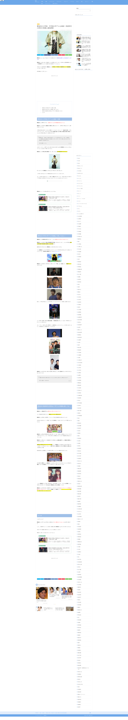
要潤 (79, 642)
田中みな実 (80, 564)
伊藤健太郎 (80, 269)
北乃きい (79, 294)
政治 (42, 3)
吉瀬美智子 (80, 317)
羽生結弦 (79, 614)
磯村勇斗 (79, 587)
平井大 (79, 400)
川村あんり (80, 390)
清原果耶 (79, 529)
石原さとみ (80, 582)
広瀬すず (79, 405)
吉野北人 (79, 322)
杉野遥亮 (79, 448)
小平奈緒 (79, 352)
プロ (79, 208)
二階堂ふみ (80, 246)
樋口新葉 (79, 491)
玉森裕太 (79, 551)
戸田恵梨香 (80, 415)
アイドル (72, 1)
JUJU (79, 160)
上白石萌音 (80, 216)
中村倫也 (79, 231)
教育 (79, 420)
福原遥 (79, 589)
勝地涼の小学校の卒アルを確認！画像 (49, 107)
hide (57, 104)
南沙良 (79, 307)
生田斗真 (79, 559)
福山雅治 (79, 594)
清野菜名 (79, 534)
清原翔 (79, 531)
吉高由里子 (80, 324)
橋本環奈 (79, 503)
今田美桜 (79, 256)
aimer (79, 158)
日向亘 (79, 430)
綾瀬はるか (80, 609)
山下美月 (79, 370)
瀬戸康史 (79, 544)
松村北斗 (79, 463)
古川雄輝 (79, 309)
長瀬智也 (79, 674)
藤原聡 (79, 635)
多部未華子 (80, 337)
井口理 (79, 254)
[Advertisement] (54, 14)
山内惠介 (79, 372)
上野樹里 (79, 218)
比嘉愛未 (79, 506)
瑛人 (79, 556)
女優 (46, 1)
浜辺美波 (79, 526)
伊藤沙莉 (79, 271)
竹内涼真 (79, 602)
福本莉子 (79, 597)
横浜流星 (79, 493)
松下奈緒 (79, 453)
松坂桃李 (79, 458)
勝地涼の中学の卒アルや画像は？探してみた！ (50, 109)
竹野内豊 (79, 604)
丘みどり (79, 221)
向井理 (79, 327)
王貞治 (79, 554)
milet (79, 163)
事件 (79, 241)
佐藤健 (79, 276)
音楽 (79, 686)
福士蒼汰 (79, 592)
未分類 (79, 440)
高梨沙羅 (79, 691)
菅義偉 (79, 622)
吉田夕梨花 (80, 319)
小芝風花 (79, 365)
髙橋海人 (79, 704)
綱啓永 (79, 607)
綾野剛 (79, 612)
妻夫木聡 (79, 347)
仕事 (79, 259)
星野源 (79, 433)
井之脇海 (79, 251)
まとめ (43, 112)
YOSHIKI (79, 170)
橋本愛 (79, 501)
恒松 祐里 (79, 410)
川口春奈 (79, 387)
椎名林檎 (79, 488)
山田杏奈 (79, 377)
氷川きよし (80, 511)
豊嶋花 (79, 647)
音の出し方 (80, 681)
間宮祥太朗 (80, 676)
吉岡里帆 (79, 314)
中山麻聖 (79, 223)
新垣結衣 (79, 423)
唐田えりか (80, 329)
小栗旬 (79, 357)
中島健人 (79, 226)
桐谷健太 (79, 478)
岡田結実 (79, 385)
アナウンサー (59, 1)
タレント (86, 1)
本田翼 (79, 443)
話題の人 (79, 645)
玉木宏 (79, 549)
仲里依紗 (79, 261)
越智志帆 (79, 652)
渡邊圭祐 (79, 536)
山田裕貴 (79, 380)
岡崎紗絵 (79, 382)
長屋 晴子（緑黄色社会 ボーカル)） (83, 668)
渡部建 (79, 539)
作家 (79, 284)
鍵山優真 (79, 665)
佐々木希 (79, 274)
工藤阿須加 (80, 395)
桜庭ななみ (80, 481)
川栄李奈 (79, 392)
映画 (79, 435)
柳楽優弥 (79, 471)
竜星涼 (79, 599)
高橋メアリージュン (81, 694)
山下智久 (79, 367)
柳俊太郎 (79, 468)
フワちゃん (80, 206)
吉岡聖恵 (79, 312)
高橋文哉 (79, 699)
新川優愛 (79, 425)
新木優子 (79, 428)
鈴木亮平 (79, 657)
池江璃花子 (80, 516)
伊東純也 (79, 266)
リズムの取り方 (81, 213)
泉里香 (79, 521)
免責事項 (45, 715)
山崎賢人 (79, 375)
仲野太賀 (79, 264)
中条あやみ (80, 236)
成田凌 (79, 413)
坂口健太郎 (80, 332)
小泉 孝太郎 (80, 362)
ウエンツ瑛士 (80, 188)
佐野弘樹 (79, 281)
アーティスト (51, 1)
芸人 (82, 1)
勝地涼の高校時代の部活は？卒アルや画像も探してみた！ (52, 110)
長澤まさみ (80, 671)
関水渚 (79, 679)
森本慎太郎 (80, 486)
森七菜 (79, 483)
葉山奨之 (79, 627)
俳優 (42, 1)
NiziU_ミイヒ (80, 165)
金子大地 (79, 655)
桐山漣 (79, 476)
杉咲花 (79, 445)
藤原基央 (79, 632)
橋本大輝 (79, 498)
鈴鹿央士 (79, 662)
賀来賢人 (79, 650)
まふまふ (79, 175)
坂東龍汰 (79, 334)
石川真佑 (79, 584)
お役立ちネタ (80, 173)
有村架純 (79, 438)
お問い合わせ (55, 3)
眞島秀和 (79, 574)
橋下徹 (79, 496)
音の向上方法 (80, 684)
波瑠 (79, 524)
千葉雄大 (79, 304)
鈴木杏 (79, 660)
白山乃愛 (79, 569)
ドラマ (79, 201)
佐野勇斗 (79, 279)
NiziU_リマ (80, 168)
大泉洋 (79, 342)
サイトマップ (47, 3)
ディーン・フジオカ (81, 198)
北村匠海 (79, 302)
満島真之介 (80, 541)
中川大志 (79, 228)
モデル (77, 1)
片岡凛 (79, 546)
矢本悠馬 (79, 579)
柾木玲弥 (79, 473)
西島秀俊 (79, 640)
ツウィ (79, 196)
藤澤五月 (79, 637)
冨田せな (79, 289)
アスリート (66, 1)
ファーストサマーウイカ (82, 203)
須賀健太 (79, 689)
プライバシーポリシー (39, 715)
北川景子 (79, 299)
